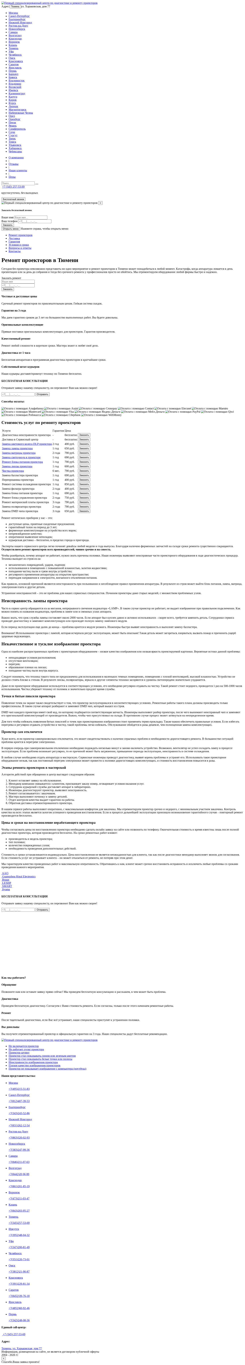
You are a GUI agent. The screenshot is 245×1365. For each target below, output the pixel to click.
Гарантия (14, 241)
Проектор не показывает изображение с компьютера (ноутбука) (47, 1068)
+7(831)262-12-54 (19, 1125)
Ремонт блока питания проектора (22, 461)
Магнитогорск (17, 109)
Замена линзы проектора (17, 466)
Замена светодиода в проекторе (21, 457)
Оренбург (14, 119)
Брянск (13, 77)
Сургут (13, 135)
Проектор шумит (19, 1052)
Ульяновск (15, 145)
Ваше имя (7, 217)
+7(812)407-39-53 (19, 1101)
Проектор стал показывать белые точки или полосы (40, 1059)
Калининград (17, 93)
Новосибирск (17, 28)
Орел (12, 115)
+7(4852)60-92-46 (19, 1308)
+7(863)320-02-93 (19, 1137)
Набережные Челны (21, 112)
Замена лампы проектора (17, 448)
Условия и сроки (19, 244)
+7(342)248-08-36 (19, 1320)
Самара (13, 32)
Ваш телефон (9, 221)
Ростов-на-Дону (18, 25)
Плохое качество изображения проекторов (34, 1065)
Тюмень (15, 6)
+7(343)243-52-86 (19, 1113)
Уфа (11, 51)
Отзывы (13, 163)
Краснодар (15, 38)
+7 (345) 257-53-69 (13, 186)
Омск (12, 57)
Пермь (13, 70)
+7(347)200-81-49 (19, 1247)
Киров (13, 99)
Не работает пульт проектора (26, 1049)
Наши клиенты (18, 170)
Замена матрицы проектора (19, 452)
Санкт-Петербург (19, 16)
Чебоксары (15, 151)
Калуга (13, 96)
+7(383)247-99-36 (19, 1149)
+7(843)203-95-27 (19, 1210)
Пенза (12, 122)
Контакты (15, 251)
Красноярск (16, 61)
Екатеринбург (17, 19)
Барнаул (13, 74)
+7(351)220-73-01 (19, 1259)
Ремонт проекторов (20, 235)
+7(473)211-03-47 (19, 1198)
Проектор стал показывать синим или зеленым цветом (42, 1055)
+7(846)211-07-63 (19, 1162)
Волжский (15, 86)
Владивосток (17, 80)
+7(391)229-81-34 (19, 1283)
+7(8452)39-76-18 (19, 1295)
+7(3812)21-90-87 (19, 1271)
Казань (13, 45)
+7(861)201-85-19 (19, 1186)
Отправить (42, 394)
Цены (12, 176)
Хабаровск (15, 148)
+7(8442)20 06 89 (19, 1174)
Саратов (14, 64)
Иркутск (14, 1228)
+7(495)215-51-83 (19, 1088)
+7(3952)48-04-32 (19, 1235)
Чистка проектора (13, 470)
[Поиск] (36, 184)
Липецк (13, 106)
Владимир (15, 83)
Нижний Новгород (20, 22)
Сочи (12, 132)
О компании (16, 157)
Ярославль (15, 67)
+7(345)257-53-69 (19, 1222)
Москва (13, 12)
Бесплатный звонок (13, 199)
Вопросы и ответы (20, 248)
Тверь (12, 138)
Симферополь (17, 128)
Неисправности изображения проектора (33, 1062)
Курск (12, 103)
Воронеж (14, 41)
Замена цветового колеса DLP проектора (27, 443)
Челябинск (15, 54)
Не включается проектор (24, 1046)
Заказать (8, 225)
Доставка (14, 238)
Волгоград (15, 35)
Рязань (13, 125)
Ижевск (13, 90)
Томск (12, 141)
